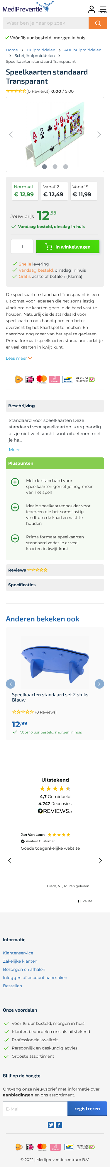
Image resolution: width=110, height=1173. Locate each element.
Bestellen (12, 985)
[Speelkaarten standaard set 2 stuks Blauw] (55, 662)
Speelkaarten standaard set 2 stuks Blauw (50, 697)
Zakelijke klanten (20, 961)
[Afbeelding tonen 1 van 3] (44, 166)
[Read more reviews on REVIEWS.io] (55, 811)
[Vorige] (10, 134)
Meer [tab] (14, 449)
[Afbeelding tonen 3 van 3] (65, 166)
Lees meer (17, 358)
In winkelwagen (73, 246)
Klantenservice (18, 953)
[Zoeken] (98, 23)
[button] (55, 91)
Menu (102, 11)
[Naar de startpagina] (24, 7)
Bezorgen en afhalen (24, 969)
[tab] (55, 406)
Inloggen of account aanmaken (35, 977)
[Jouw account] (91, 7)
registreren (87, 1108)
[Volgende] (99, 134)
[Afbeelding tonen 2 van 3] (55, 166)
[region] (55, 861)
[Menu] (102, 7)
